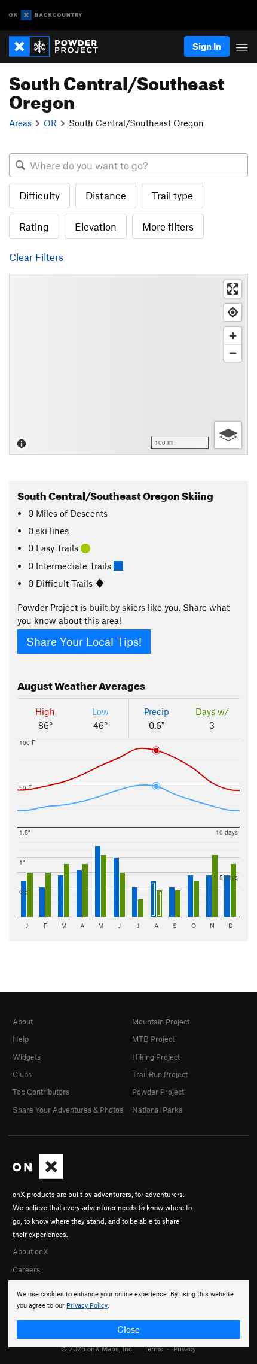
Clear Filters (36, 257)
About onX (30, 1251)
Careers (26, 1269)
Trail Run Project (160, 1074)
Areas (20, 122)
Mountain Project (160, 1021)
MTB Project (153, 1039)
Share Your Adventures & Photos (68, 1109)
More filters (168, 226)
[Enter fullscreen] (232, 289)
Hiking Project (156, 1057)
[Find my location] (232, 312)
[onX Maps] (38, 1176)
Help (21, 1039)
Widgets (27, 1057)
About (23, 1021)
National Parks (157, 1109)
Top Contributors (41, 1091)
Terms (153, 1348)
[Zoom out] (232, 353)
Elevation (96, 226)
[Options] (228, 435)
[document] (128, 1314)
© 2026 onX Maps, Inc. (97, 1348)
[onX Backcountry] (45, 15)
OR (50, 122)
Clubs (22, 1074)
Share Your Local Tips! (84, 641)
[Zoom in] (232, 335)
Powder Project (158, 1091)
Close (128, 1329)
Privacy (184, 1348)
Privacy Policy (87, 1306)
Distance (105, 195)
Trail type (172, 195)
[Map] (128, 364)
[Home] (59, 46)
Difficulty (39, 195)
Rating (34, 226)
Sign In (206, 46)
